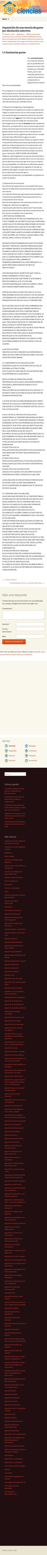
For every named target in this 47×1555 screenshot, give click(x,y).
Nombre (6, 624)
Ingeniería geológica (11, 1308)
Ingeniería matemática (12, 1398)
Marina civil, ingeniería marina (14, 1446)
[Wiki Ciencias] (23, 8)
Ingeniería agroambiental (13, 951)
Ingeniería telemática (12, 1431)
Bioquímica (8, 853)
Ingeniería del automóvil (13, 1124)
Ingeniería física (10, 1293)
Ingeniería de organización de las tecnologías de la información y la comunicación (15, 1082)
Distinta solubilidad (28, 37)
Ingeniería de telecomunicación (15, 1121)
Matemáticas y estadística (13, 1462)
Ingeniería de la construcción (14, 1017)
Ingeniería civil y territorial (13, 978)
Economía (33, 760)
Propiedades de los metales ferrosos (27, 582)
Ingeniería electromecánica (14, 1138)
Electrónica (8, 884)
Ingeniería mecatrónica (12, 1405)
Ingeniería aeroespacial (13, 914)
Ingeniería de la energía (13, 1021)
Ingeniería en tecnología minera (15, 1260)
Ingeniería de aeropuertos (13, 1001)
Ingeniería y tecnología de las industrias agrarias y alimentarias (15, 1440)
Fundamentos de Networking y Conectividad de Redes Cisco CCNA (15, 824)
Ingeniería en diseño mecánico (15, 1181)
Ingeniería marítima (11, 1394)
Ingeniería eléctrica (11, 1135)
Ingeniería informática (12, 1329)
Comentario (7, 608)
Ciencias (12, 746)
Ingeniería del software (12, 1131)
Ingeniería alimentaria (12, 964)
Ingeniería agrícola (11, 939)
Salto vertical (9, 579)
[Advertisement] (14, 69)
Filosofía (32, 756)
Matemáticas (9, 1455)
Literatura (33, 751)
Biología (32, 746)
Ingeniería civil (9, 975)
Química (21, 34)
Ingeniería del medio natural (14, 1128)
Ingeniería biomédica (12, 971)
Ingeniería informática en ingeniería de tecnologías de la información (15, 1364)
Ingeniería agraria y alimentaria (15, 929)
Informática (8, 907)
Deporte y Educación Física (14, 877)
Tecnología (8, 1473)
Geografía (12, 751)
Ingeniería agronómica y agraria (15, 961)
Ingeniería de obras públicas (14, 1055)
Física (6, 891)
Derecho (12, 760)
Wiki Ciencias (8, 1550)
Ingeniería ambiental (11, 968)
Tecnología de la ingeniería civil (15, 1482)
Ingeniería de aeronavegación (15, 997)
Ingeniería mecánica (11, 1401)
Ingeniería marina (10, 1391)
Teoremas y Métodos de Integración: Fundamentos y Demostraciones (15, 791)
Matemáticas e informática (14, 1459)
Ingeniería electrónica (12, 1142)
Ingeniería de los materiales (14, 1024)
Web (4, 636)
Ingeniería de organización (14, 1076)
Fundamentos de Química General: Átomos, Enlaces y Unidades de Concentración (15, 807)
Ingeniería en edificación (13, 1184)
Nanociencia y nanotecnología (15, 1466)
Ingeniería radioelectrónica (14, 1421)
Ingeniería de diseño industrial (15, 1008)
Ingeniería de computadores (14, 1004)
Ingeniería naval (10, 1414)
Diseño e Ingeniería (11, 881)
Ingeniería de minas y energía (15, 1051)
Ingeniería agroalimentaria (13, 942)
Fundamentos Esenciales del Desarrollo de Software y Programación (14, 799)
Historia (12, 756)
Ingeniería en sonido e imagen (15, 1256)
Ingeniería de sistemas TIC (13, 1106)
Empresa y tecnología (12, 888)
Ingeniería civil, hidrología (13, 988)
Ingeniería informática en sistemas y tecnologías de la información (15, 1373)
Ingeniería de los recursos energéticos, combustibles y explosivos (14, 1036)
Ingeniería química (11, 1418)
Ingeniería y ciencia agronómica (15, 1434)
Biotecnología (9, 856)
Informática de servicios (13, 910)
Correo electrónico (7, 630)
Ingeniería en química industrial (15, 1223)
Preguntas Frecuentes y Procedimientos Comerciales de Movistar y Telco (15, 815)
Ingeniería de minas (11, 1048)
